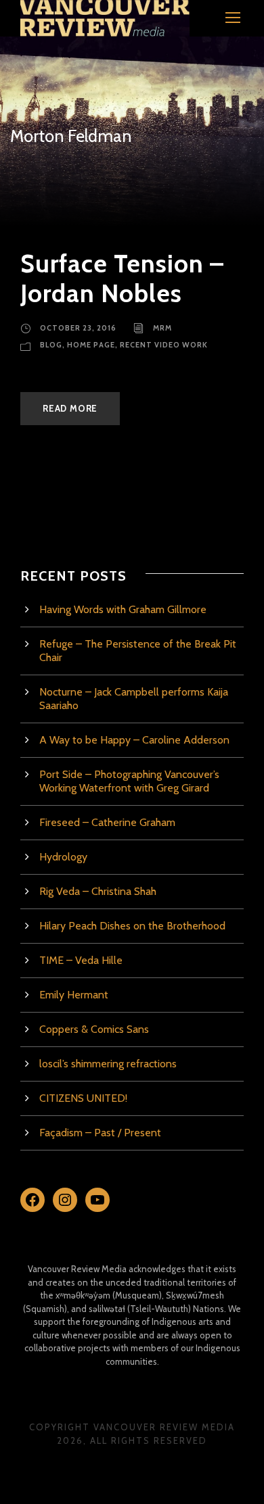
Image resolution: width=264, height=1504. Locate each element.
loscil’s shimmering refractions (108, 1063)
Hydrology (63, 856)
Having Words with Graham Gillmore (122, 609)
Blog (51, 344)
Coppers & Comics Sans (94, 1029)
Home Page (91, 344)
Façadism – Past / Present (100, 1132)
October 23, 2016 (78, 328)
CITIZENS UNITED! (83, 1098)
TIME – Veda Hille (81, 960)
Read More (70, 408)
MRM (162, 328)
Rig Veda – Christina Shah (97, 891)
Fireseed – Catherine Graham (107, 822)
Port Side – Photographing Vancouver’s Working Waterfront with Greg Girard (129, 781)
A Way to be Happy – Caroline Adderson (134, 739)
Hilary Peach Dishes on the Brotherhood (132, 925)
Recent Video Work (164, 344)
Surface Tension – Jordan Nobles (122, 278)
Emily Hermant (73, 994)
